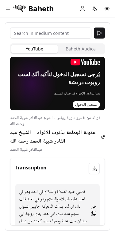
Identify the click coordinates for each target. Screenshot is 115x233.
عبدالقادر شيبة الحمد (26, 150)
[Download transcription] (94, 168)
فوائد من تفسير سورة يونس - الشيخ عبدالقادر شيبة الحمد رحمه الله (55, 121)
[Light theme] (107, 8)
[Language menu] (94, 8)
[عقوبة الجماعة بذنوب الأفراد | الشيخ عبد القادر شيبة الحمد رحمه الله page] (103, 137)
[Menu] (7, 8)
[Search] (99, 33)
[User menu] (82, 8)
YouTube (34, 49)
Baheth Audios (81, 49)
